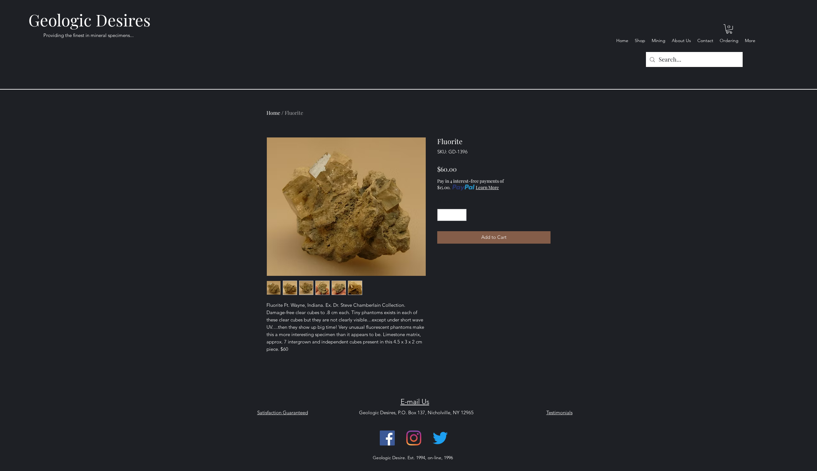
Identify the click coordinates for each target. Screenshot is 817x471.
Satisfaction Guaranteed (282, 412)
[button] (729, 28)
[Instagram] (413, 438)
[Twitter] (440, 438)
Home (273, 112)
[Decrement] (442, 215)
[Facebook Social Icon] (387, 438)
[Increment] (461, 215)
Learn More (487, 187)
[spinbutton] (452, 215)
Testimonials (559, 412)
